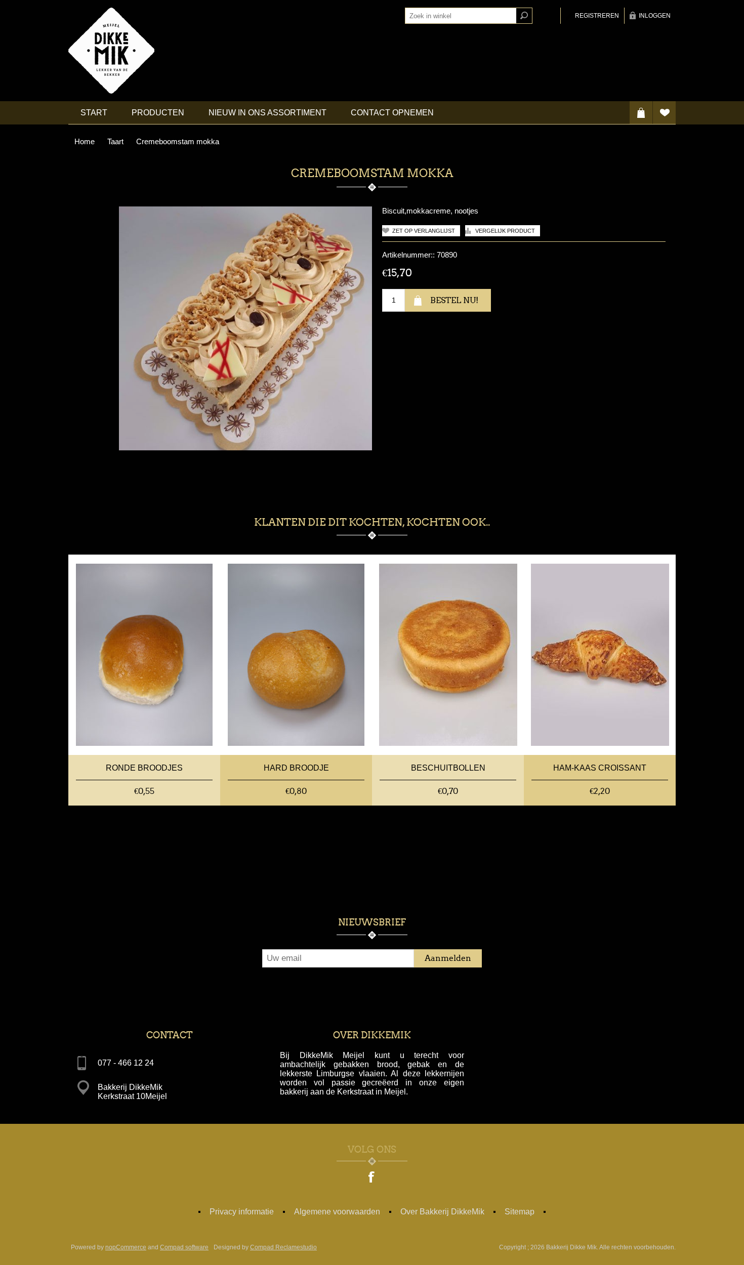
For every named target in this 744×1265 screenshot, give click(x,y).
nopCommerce (125, 1247)
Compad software (184, 1247)
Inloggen (655, 15)
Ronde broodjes (144, 768)
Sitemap (519, 1211)
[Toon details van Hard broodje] (296, 655)
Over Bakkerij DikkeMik (442, 1211)
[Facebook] (372, 1178)
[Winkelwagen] (641, 112)
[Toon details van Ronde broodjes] (144, 655)
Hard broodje (296, 768)
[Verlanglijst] (664, 112)
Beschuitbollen (448, 768)
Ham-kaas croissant (599, 768)
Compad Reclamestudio (283, 1247)
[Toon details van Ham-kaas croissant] (600, 655)
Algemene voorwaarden (337, 1211)
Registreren (597, 15)
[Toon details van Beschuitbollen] (448, 655)
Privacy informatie (242, 1211)
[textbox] (460, 16)
